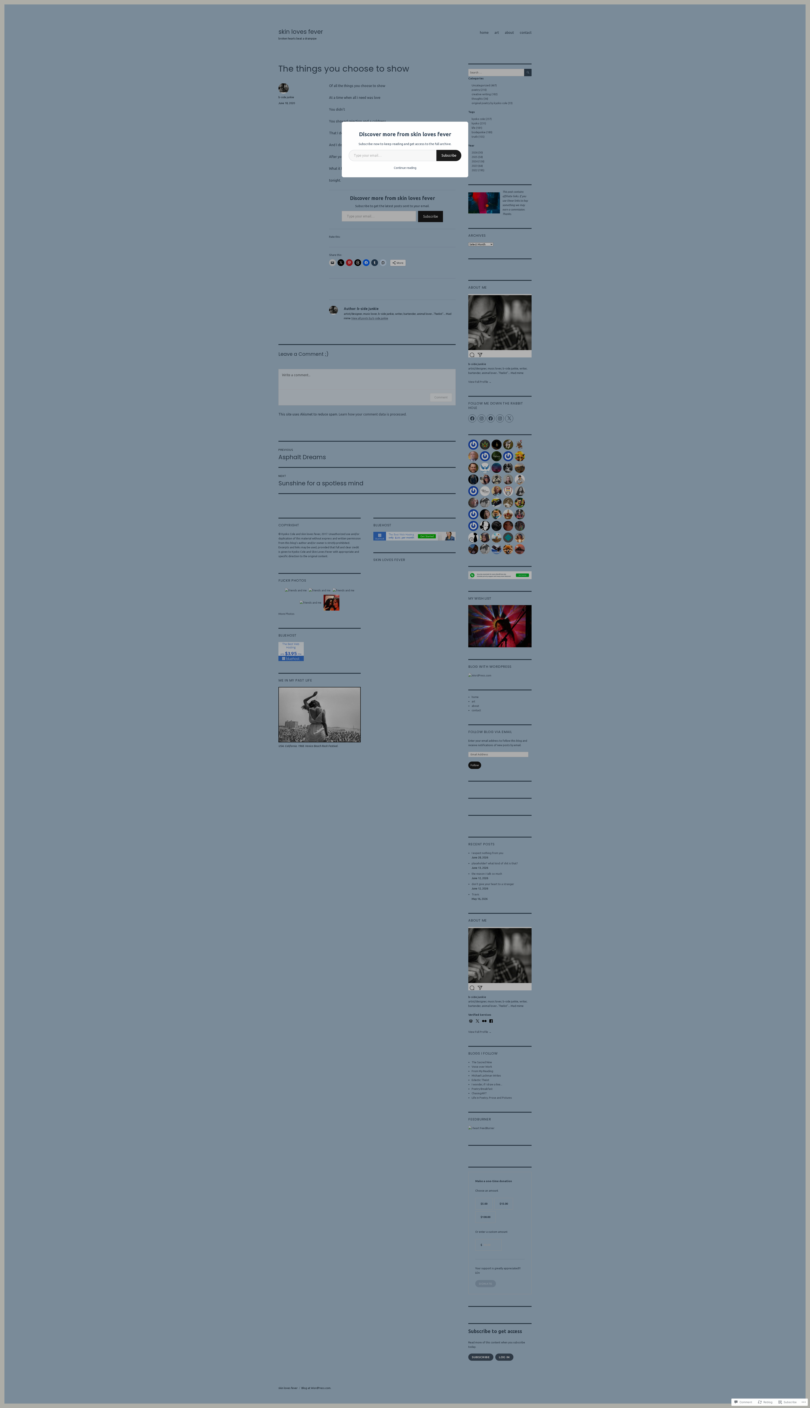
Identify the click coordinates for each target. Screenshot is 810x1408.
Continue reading (405, 168)
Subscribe (448, 155)
